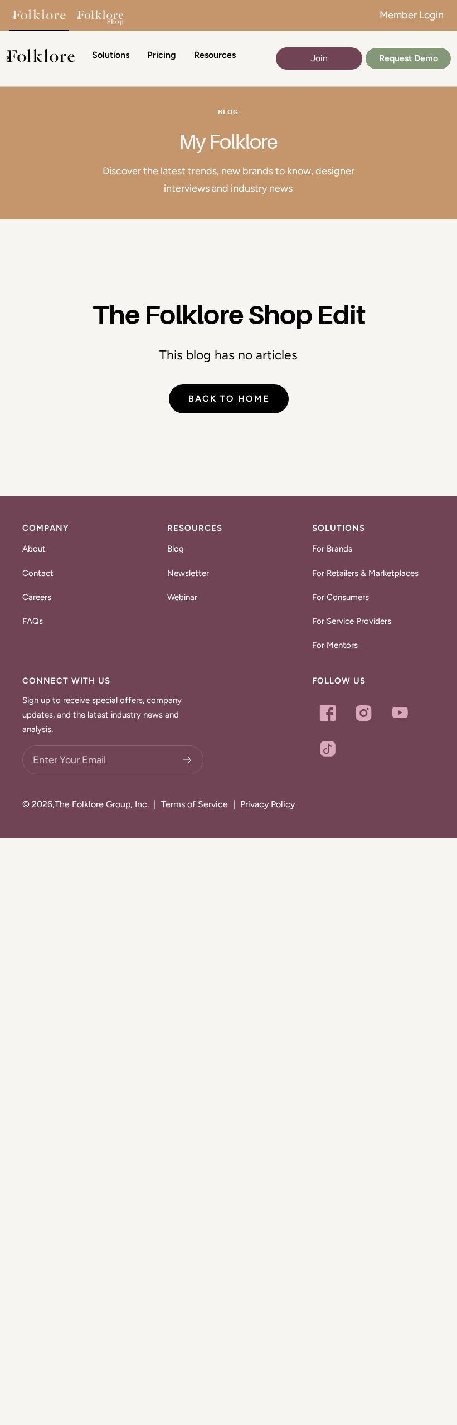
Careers (36, 597)
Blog (175, 549)
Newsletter (188, 573)
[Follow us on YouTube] (400, 712)
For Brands (332, 549)
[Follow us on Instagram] (363, 712)
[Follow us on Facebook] (327, 712)
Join (319, 58)
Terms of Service (194, 804)
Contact (38, 573)
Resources (215, 55)
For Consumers (340, 597)
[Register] (187, 760)
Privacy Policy (267, 804)
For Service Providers (351, 621)
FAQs (32, 621)
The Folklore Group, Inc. (102, 804)
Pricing (161, 55)
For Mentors (335, 645)
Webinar (182, 597)
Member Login (412, 15)
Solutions (110, 55)
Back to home (228, 398)
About (34, 549)
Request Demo (408, 58)
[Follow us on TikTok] (327, 749)
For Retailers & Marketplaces (365, 573)
